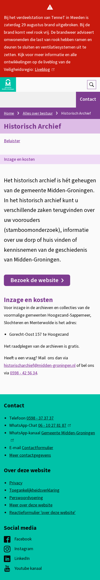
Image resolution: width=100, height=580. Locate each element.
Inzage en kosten (19, 159)
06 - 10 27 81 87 (53, 425)
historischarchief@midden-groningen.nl (39, 365)
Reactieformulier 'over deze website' (42, 513)
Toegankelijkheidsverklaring (34, 490)
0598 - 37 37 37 (40, 418)
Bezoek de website (34, 280)
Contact (88, 99)
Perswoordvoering (26, 498)
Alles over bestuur (38, 113)
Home (9, 113)
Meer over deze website (30, 505)
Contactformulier (37, 448)
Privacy (15, 483)
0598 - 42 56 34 (23, 373)
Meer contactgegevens (30, 455)
